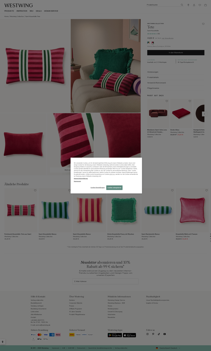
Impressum (77, 181)
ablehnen (112, 174)
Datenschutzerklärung (81, 178)
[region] (106, 175)
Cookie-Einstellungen (98, 187)
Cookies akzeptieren (114, 187)
